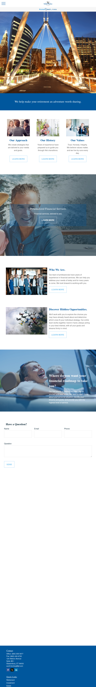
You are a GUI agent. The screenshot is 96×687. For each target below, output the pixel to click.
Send (9, 464)
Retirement (10, 680)
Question (8, 443)
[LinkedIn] (16, 669)
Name (6, 428)
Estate (8, 686)
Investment (10, 683)
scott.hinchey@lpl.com (14, 666)
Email (36, 428)
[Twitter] (12, 669)
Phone (67, 428)
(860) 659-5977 (17, 654)
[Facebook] (8, 669)
